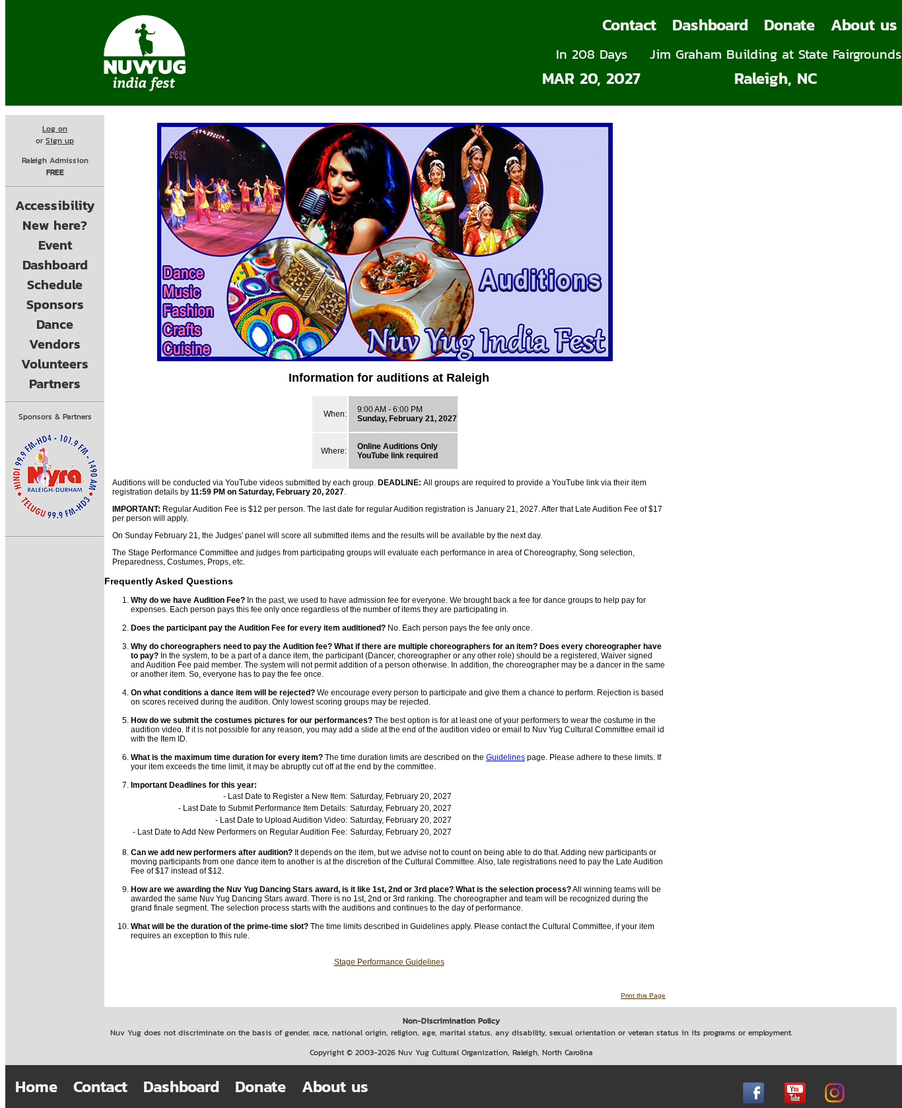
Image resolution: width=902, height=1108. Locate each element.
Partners (55, 384)
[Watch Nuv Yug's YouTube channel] (795, 1093)
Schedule (55, 284)
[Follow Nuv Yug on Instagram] (834, 1093)
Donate (789, 24)
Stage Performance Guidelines (389, 962)
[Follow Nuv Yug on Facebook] (753, 1092)
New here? (54, 225)
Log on (54, 129)
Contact (629, 24)
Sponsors (55, 304)
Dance (54, 324)
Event (55, 245)
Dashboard (710, 24)
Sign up (60, 141)
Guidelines (505, 757)
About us (335, 1086)
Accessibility (55, 205)
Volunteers (54, 364)
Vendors (55, 344)
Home (36, 1086)
